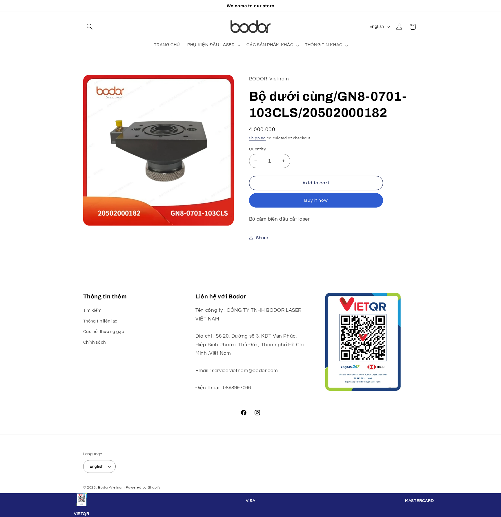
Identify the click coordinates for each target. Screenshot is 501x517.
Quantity (257, 149)
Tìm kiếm (92, 311)
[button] (90, 26)
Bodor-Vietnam (111, 487)
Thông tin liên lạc (100, 321)
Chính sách (94, 342)
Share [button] (262, 237)
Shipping (257, 138)
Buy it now (316, 200)
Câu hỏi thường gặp (103, 331)
